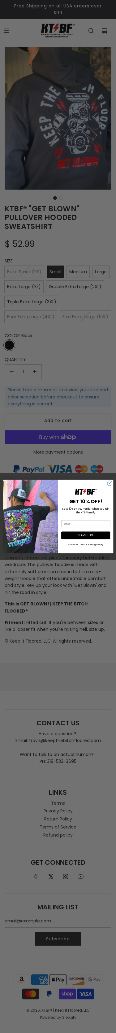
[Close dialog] (109, 483)
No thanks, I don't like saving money (85, 544)
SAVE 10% (85, 535)
